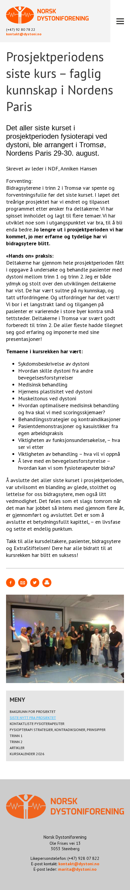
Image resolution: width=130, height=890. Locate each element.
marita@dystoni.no (77, 869)
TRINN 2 (16, 741)
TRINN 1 (16, 735)
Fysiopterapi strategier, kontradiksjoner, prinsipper (58, 729)
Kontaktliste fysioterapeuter (37, 723)
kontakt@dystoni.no (23, 34)
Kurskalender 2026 (27, 754)
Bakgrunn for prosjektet (33, 711)
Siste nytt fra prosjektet (33, 717)
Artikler (17, 747)
